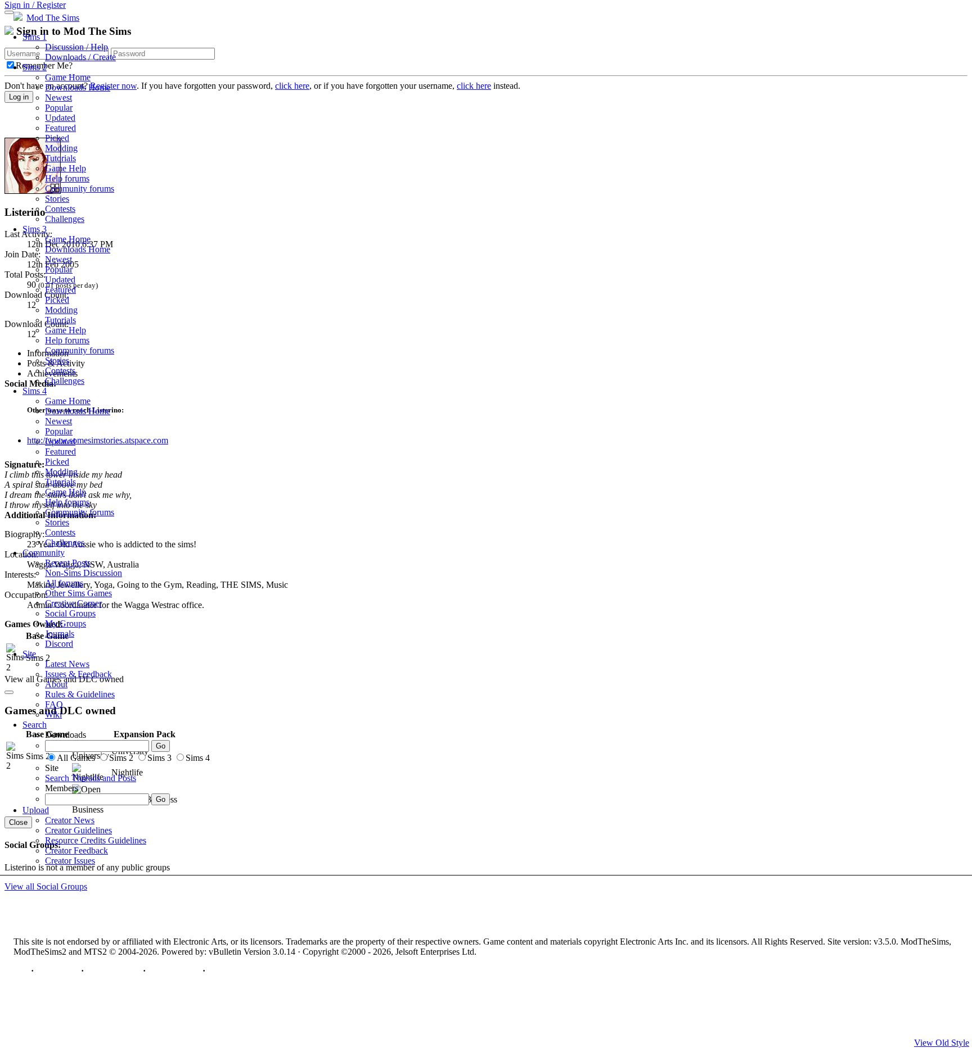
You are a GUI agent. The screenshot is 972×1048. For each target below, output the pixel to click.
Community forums (79, 188)
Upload (35, 810)
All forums (64, 583)
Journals (59, 633)
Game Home (68, 77)
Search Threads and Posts (90, 778)
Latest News (67, 664)
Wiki (53, 714)
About (56, 684)
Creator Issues (70, 860)
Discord (59, 643)
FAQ (54, 704)
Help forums (67, 178)
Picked (57, 138)
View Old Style (941, 1042)
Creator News (69, 820)
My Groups (65, 623)
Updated (60, 118)
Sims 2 (34, 67)
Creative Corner (73, 603)
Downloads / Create (80, 57)
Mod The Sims (52, 17)
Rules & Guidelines (80, 694)
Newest (58, 97)
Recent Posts (68, 563)
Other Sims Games (78, 593)
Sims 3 (34, 229)
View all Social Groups (45, 886)
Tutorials (60, 158)
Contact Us (57, 971)
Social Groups (70, 613)
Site (29, 654)
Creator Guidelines (78, 830)
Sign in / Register (35, 5)
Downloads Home (77, 87)
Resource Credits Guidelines (95, 840)
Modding (61, 148)
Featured (60, 128)
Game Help (65, 168)
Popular (59, 107)
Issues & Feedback (78, 674)
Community (43, 552)
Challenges (64, 219)
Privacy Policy (113, 971)
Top (21, 971)
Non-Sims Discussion (83, 573)
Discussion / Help (76, 47)
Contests (60, 209)
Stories (57, 198)
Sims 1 (34, 37)
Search (34, 724)
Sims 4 (34, 391)
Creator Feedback (76, 850)
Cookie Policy (174, 971)
